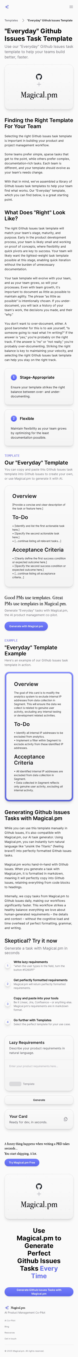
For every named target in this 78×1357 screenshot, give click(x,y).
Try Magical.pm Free (22, 1162)
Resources (10, 1332)
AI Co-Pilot (10, 1320)
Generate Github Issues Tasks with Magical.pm (39, 1291)
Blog (7, 1326)
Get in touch (10, 1338)
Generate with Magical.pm (26, 626)
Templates (11, 20)
